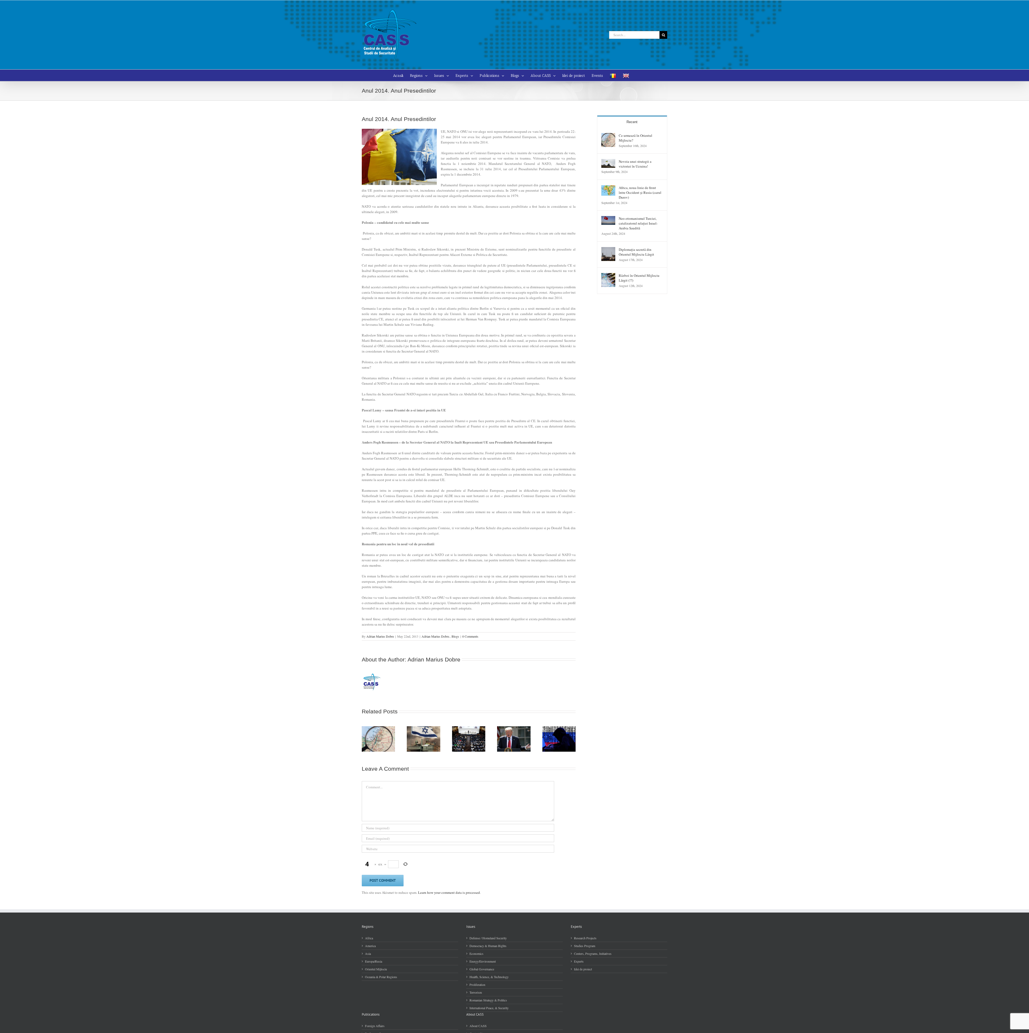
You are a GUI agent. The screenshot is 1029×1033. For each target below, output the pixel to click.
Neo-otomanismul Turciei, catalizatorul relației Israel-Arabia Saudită (638, 223)
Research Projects (585, 938)
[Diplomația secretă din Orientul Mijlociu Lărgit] (608, 249)
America (370, 946)
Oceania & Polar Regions (381, 977)
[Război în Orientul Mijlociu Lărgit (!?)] (608, 275)
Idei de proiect (583, 969)
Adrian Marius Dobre (380, 636)
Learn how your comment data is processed (449, 892)
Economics (476, 953)
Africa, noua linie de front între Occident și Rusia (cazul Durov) (640, 192)
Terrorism (475, 992)
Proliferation (477, 984)
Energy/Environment (482, 961)
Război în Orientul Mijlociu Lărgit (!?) (639, 278)
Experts (579, 961)
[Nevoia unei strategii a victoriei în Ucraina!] (608, 161)
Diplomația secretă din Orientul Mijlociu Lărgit (636, 252)
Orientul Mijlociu (376, 969)
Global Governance (481, 969)
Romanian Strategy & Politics (488, 1000)
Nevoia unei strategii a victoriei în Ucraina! (635, 164)
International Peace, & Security (489, 1008)
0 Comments (470, 636)
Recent (632, 122)
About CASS (478, 1026)
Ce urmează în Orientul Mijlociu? (635, 138)
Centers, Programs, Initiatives (593, 953)
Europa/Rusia (373, 961)
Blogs (455, 636)
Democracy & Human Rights (487, 946)
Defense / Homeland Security (488, 938)
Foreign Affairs (375, 1026)
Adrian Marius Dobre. (436, 636)
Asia (368, 953)
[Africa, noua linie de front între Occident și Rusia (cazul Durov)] (608, 188)
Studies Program (584, 946)
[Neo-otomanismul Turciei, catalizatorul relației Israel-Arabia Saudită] (608, 218)
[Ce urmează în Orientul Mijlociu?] (608, 135)
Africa (369, 938)
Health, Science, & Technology (489, 977)
